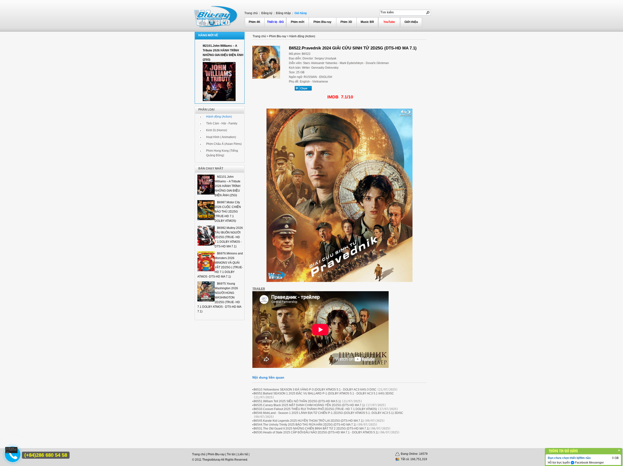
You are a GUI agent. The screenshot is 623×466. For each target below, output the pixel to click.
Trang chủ (251, 13)
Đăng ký (266, 13)
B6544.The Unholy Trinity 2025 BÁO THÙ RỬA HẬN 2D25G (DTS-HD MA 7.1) (305, 424)
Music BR (367, 22)
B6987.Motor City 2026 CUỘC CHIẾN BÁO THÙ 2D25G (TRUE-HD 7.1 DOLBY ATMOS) (228, 212)
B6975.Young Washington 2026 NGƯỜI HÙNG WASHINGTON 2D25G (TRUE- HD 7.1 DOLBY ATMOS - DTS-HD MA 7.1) (219, 297)
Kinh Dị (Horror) (216, 130)
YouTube (389, 22)
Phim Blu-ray (322, 22)
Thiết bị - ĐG (275, 22)
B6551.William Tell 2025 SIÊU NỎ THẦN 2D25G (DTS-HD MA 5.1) (297, 401)
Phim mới (297, 22)
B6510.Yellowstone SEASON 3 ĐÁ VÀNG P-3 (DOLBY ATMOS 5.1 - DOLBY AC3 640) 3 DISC (315, 389)
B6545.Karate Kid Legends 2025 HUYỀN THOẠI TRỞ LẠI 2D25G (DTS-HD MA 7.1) (309, 420)
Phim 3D (346, 22)
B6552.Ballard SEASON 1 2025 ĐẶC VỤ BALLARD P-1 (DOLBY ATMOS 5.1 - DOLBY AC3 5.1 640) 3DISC (324, 393)
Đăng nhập (283, 13)
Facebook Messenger (589, 462)
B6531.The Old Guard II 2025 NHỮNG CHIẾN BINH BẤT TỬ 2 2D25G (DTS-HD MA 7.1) (311, 428)
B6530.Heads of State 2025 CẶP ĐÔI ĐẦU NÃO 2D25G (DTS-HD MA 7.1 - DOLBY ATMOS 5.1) (316, 432)
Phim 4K (254, 22)
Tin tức (231, 454)
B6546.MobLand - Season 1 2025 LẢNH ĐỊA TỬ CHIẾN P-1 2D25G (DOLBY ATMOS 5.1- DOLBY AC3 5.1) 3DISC (328, 413)
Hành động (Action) (219, 116)
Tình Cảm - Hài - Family (221, 123)
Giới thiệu (411, 22)
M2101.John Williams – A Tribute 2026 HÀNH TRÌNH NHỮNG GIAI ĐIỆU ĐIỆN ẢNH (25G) (227, 186)
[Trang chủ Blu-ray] (216, 16)
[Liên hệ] (12, 452)
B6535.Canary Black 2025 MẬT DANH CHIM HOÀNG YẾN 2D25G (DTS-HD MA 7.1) (309, 405)
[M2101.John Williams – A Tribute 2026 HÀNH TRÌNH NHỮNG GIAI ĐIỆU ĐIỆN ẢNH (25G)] (219, 100)
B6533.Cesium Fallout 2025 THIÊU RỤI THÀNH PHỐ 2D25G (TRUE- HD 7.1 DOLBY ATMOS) (315, 409)
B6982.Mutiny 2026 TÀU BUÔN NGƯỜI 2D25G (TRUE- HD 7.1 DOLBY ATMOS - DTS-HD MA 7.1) (229, 237)
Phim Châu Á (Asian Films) (224, 144)
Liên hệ (243, 454)
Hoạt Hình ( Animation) (221, 137)
